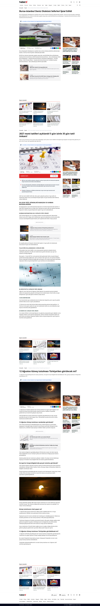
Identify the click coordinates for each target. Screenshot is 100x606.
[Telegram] (77, 595)
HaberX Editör (22, 48)
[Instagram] (77, 2)
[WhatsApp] (58, 48)
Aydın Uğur (22, 172)
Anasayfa (21, 7)
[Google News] (51, 48)
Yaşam (25, 7)
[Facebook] (71, 2)
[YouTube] (60, 48)
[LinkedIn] (79, 2)
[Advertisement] (40, 90)
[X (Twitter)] (74, 2)
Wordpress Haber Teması (76, 604)
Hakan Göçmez (23, 407)
